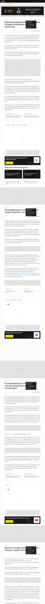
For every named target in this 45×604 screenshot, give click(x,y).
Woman (34, 3)
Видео (28, 3)
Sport (38, 3)
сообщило (23, 75)
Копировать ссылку (36, 30)
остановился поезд (17, 418)
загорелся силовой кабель (31, 236)
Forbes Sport (7, 159)
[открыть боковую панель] (38, 1)
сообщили (24, 551)
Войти (35, 1)
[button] (44, 1)
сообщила (37, 394)
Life (31, 3)
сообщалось (10, 413)
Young (41, 3)
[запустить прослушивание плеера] (35, 19)
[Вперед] (42, 95)
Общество (25, 159)
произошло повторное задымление (23, 254)
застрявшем (27, 376)
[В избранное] (21, 93)
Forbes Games (7, 3)
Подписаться (9, 142)
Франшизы (19, 3)
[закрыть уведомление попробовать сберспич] (35, 22)
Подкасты (24, 3)
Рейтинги (14, 3)
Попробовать (29, 27)
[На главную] (3, 1)
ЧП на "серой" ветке (28, 538)
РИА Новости (15, 40)
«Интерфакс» (32, 567)
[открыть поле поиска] (41, 1)
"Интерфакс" (17, 387)
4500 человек (18, 242)
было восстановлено (21, 252)
